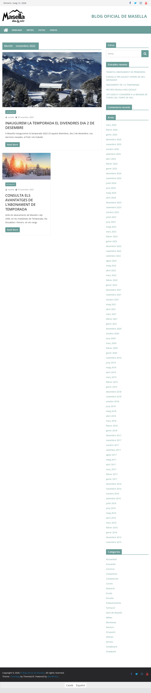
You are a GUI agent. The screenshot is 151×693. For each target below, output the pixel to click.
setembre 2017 (113, 450)
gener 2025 (111, 168)
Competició (111, 573)
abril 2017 (111, 464)
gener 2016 (111, 532)
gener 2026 (111, 134)
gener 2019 (111, 386)
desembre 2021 (113, 289)
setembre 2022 (113, 255)
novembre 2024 (113, 178)
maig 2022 (111, 265)
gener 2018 (111, 430)
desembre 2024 (113, 173)
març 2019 (111, 377)
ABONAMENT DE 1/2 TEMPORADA (122, 84)
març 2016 (111, 522)
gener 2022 (111, 285)
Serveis (109, 641)
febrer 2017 (112, 474)
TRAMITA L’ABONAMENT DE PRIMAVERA (125, 72)
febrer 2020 (112, 348)
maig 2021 (111, 304)
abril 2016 (111, 517)
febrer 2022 (112, 280)
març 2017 (111, 469)
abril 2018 (111, 416)
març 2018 (111, 420)
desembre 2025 (113, 139)
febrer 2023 (112, 236)
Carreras (110, 569)
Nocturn (110, 627)
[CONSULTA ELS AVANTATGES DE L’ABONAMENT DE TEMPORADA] (26, 166)
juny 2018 (111, 406)
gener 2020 (111, 352)
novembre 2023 (113, 207)
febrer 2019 (112, 382)
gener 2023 (111, 241)
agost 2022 (111, 260)
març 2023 (111, 231)
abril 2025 (111, 158)
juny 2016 (111, 508)
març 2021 (111, 314)
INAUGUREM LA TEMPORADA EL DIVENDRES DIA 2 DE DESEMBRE (49, 125)
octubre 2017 (112, 445)
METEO (30, 30)
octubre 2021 (112, 299)
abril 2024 (111, 197)
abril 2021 (111, 309)
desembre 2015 (113, 537)
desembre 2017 (113, 435)
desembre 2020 (113, 328)
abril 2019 (111, 372)
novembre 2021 (113, 294)
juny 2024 (111, 188)
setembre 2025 (113, 154)
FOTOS (41, 30)
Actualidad (111, 559)
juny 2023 (111, 222)
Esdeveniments (113, 603)
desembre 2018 (113, 391)
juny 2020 (111, 338)
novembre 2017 (113, 440)
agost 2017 (111, 454)
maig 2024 (111, 192)
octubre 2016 (112, 493)
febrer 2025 (112, 163)
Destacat (110, 588)
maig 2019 (111, 367)
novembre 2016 (113, 488)
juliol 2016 (111, 503)
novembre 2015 (113, 542)
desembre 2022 (113, 246)
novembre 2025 (113, 144)
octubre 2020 (112, 333)
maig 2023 (111, 226)
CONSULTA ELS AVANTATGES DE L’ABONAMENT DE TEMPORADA (20, 202)
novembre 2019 (113, 357)
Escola (109, 593)
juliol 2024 (111, 183)
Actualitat (10, 112)
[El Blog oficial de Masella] (5, 30)
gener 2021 (111, 323)
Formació (110, 607)
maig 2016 (111, 513)
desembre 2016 (113, 483)
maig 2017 (111, 459)
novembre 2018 (113, 396)
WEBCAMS (17, 30)
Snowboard (111, 646)
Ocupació (110, 632)
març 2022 (111, 275)
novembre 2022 (113, 251)
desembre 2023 (113, 202)
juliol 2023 (111, 217)
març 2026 (111, 124)
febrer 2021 (112, 319)
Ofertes (109, 637)
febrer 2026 (112, 129)
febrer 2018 (112, 425)
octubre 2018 (112, 401)
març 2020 (111, 343)
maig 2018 (111, 411)
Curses (109, 583)
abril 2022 (111, 270)
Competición (112, 578)
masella (11, 117)
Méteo (109, 617)
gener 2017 (111, 479)
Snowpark (111, 651)
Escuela (110, 598)
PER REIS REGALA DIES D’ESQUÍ (121, 89)
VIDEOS (53, 30)
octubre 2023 (112, 212)
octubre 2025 (112, 149)
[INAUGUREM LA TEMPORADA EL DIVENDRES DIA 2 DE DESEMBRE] (52, 79)
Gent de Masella (114, 612)
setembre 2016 (113, 498)
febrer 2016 (112, 527)
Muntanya (111, 622)
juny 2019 (111, 362)
